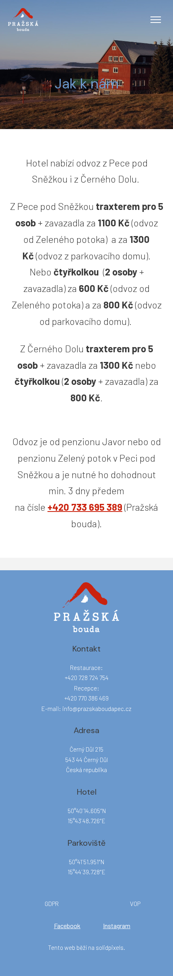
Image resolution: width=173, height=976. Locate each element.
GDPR (52, 903)
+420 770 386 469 (86, 698)
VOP (135, 903)
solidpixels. (110, 947)
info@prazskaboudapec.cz (97, 708)
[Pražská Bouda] (23, 19)
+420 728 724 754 (87, 677)
